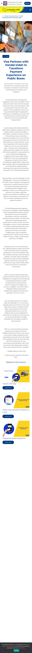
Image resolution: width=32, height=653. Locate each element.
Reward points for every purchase (11, 17)
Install (27, 3)
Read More (8, 388)
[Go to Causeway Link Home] (12, 10)
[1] (26, 230)
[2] (25, 293)
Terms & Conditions (11, 646)
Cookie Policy (21, 648)
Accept (16, 650)
